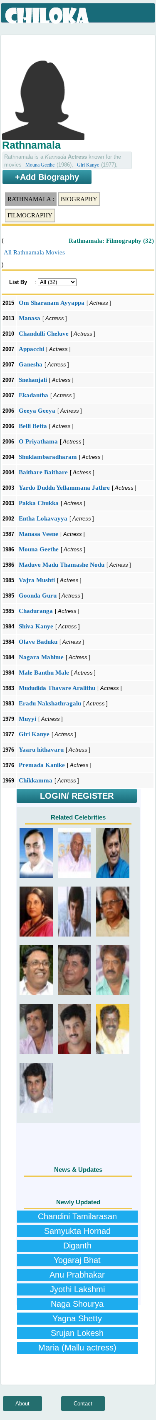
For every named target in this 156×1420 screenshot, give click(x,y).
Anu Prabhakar (77, 1274)
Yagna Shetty (77, 1318)
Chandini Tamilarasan (77, 1216)
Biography (79, 199)
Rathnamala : (30, 199)
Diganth (77, 1245)
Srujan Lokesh (77, 1333)
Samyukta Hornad (77, 1231)
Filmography (29, 215)
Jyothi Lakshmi (77, 1289)
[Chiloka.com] (47, 16)
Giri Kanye (88, 165)
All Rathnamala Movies (34, 252)
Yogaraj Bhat (77, 1260)
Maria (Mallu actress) (77, 1347)
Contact (83, 1403)
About (22, 1403)
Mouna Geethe (39, 165)
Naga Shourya (77, 1303)
